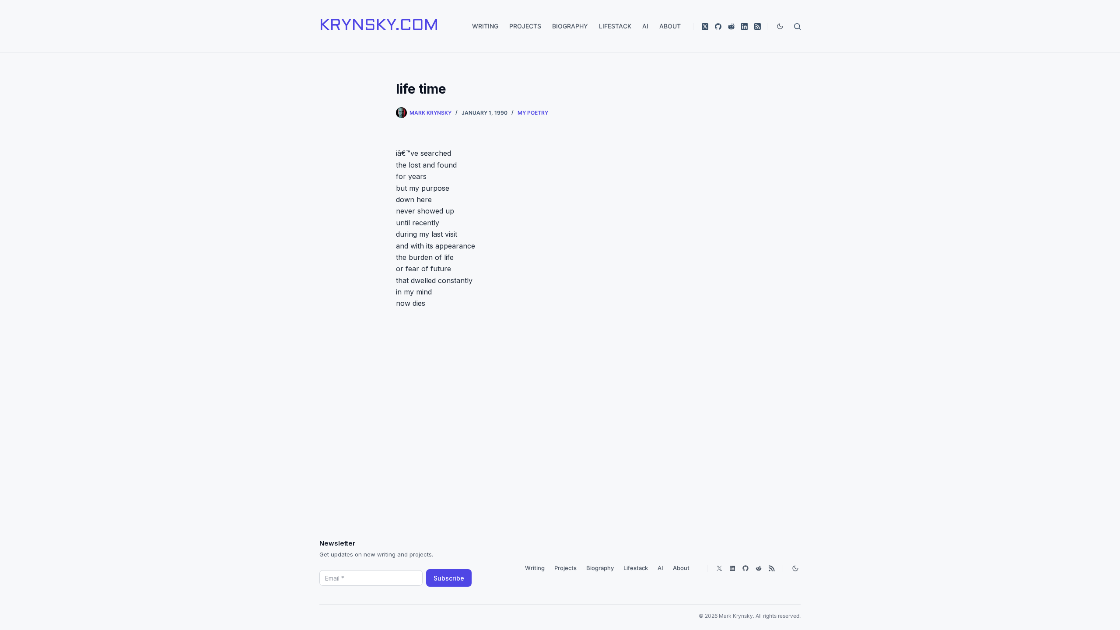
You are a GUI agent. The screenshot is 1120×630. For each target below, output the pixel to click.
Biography (570, 26)
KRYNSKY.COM (378, 26)
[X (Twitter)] (705, 26)
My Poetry (533, 112)
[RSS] (757, 26)
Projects (525, 26)
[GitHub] (718, 26)
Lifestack (615, 26)
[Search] (797, 26)
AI (645, 26)
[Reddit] (731, 26)
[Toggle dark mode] (780, 26)
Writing (485, 26)
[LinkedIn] (744, 26)
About (670, 26)
